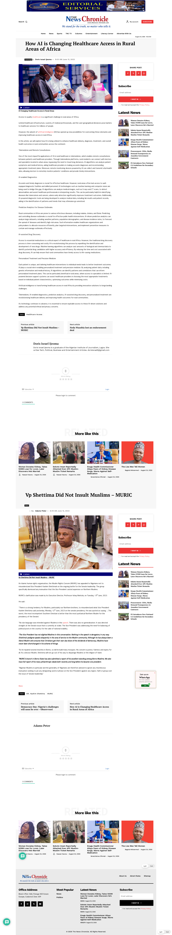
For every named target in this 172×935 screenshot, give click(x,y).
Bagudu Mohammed (132, 470)
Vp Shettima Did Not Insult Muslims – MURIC (40, 328)
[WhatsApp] (144, 73)
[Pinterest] (138, 73)
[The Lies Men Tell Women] (137, 452)
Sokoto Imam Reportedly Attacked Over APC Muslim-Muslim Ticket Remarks (142, 132)
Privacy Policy (144, 105)
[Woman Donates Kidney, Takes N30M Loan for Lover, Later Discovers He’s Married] (123, 122)
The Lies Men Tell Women (133, 467)
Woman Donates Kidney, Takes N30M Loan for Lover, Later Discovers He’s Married (142, 122)
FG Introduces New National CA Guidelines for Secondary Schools (142, 165)
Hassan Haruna (27, 475)
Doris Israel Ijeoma (43, 59)
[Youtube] (40, 904)
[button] (23, 21)
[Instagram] (27, 904)
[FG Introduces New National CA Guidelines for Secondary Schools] (123, 165)
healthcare (37, 116)
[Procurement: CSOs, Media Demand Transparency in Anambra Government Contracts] (123, 153)
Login (107, 389)
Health (83, 922)
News (82, 901)
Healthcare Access (34, 314)
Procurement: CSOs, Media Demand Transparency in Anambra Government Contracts (141, 154)
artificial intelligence (46, 131)
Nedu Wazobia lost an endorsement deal (88, 328)
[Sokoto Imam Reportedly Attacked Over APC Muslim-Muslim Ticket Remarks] (123, 132)
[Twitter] (133, 73)
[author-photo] (20, 474)
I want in (134, 99)
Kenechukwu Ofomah (98, 477)
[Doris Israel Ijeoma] (24, 346)
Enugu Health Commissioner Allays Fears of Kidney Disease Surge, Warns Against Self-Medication (142, 143)
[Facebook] (127, 73)
